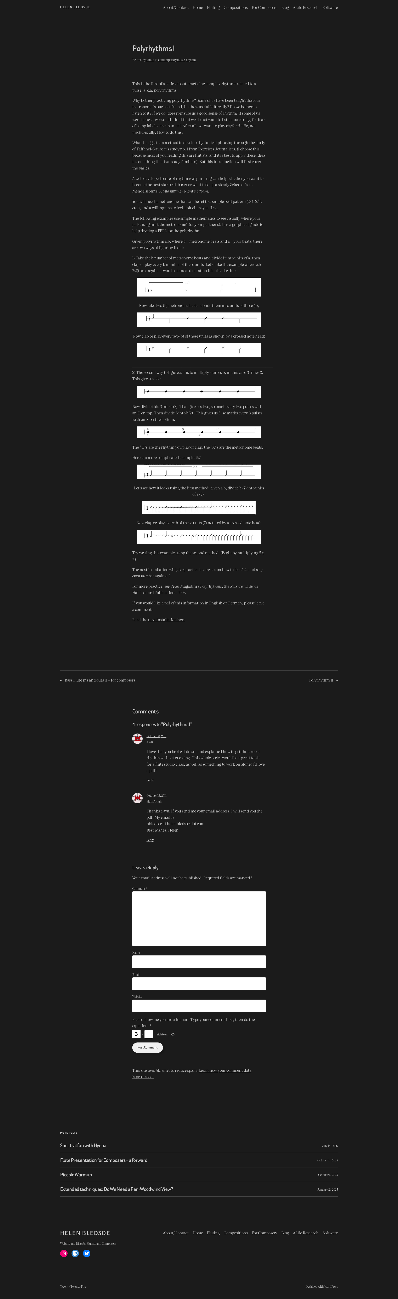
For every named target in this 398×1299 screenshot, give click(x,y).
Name (136, 952)
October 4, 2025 (328, 1174)
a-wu (150, 742)
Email (136, 974)
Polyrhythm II (321, 680)
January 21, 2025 (327, 1189)
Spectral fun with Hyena (83, 1145)
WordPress (331, 1286)
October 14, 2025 (327, 1160)
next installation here (166, 619)
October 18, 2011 (156, 736)
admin (150, 59)
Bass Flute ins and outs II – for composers (100, 680)
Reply (150, 780)
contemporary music (171, 59)
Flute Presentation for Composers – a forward (104, 1160)
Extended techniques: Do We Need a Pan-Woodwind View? (116, 1189)
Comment (139, 888)
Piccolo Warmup (76, 1175)
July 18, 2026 (330, 1145)
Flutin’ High (154, 801)
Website (137, 996)
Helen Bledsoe (75, 7)
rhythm (191, 59)
